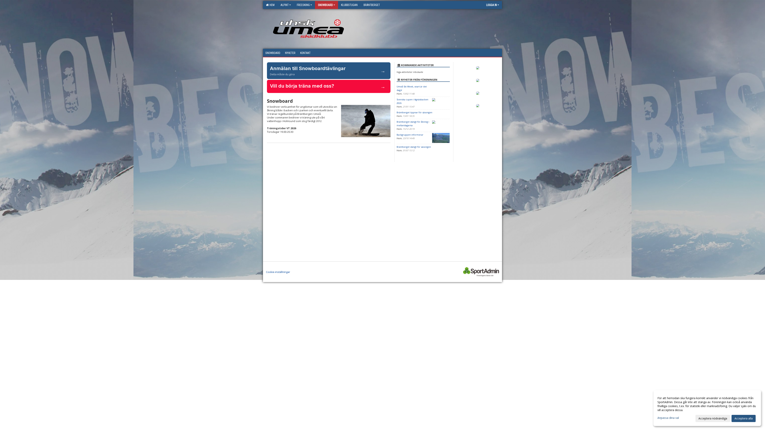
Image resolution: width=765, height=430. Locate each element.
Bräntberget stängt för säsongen (414, 146)
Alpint (284, 5)
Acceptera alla (744, 418)
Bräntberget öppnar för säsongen (414, 112)
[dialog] (707, 408)
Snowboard (325, 5)
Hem (271, 5)
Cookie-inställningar (278, 272)
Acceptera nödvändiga (712, 418)
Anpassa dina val (668, 418)
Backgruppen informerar (410, 134)
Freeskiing (303, 5)
